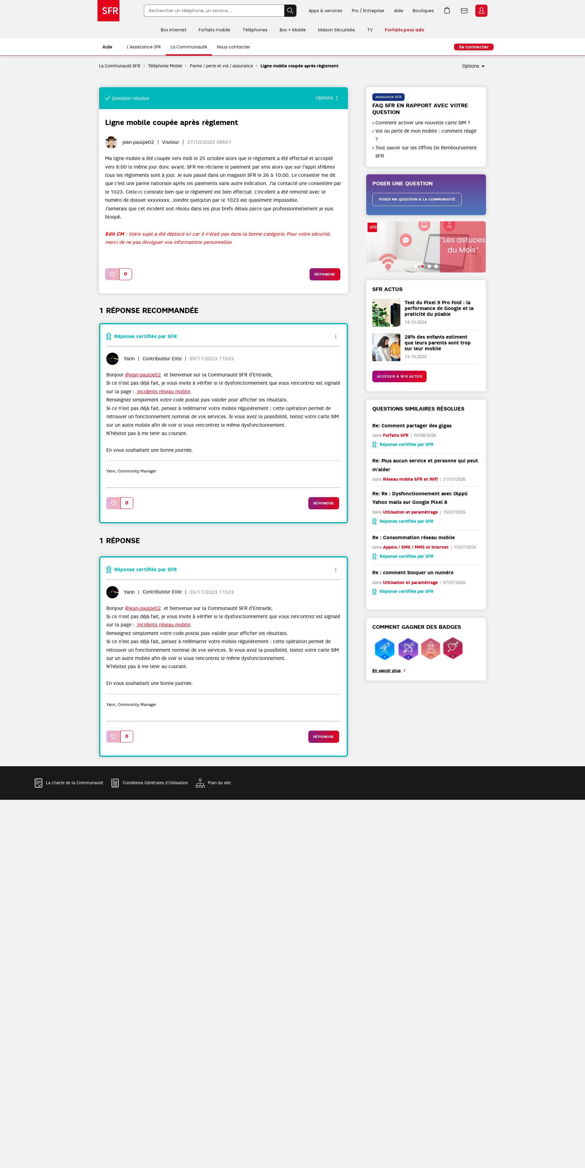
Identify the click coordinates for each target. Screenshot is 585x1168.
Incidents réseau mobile (163, 391)
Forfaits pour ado (404, 30)
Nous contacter (233, 47)
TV (370, 30)
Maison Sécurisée (336, 30)
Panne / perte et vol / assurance (221, 65)
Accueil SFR (108, 10)
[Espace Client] (481, 11)
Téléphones (255, 30)
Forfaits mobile (214, 30)
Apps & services (325, 11)
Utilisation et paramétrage (410, 512)
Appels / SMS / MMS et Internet (415, 547)
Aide (398, 11)
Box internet (173, 30)
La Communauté (189, 47)
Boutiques (423, 11)
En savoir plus (386, 670)
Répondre (324, 274)
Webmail (464, 11)
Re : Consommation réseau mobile (413, 537)
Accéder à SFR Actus (399, 376)
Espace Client (481, 10)
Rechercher (290, 11)
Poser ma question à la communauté (417, 199)
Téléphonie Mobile (165, 65)
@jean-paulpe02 (143, 375)
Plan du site (219, 782)
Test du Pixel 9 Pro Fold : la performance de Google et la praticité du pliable (439, 308)
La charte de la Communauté (74, 782)
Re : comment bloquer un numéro (413, 572)
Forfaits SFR (396, 435)
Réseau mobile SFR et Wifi (410, 479)
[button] (112, 274)
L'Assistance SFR (144, 47)
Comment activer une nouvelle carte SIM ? (422, 123)
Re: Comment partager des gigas (412, 426)
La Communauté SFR (119, 65)
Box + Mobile (293, 30)
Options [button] (470, 66)
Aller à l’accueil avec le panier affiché (447, 11)
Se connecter (474, 47)
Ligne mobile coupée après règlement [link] (300, 66)
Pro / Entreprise (368, 11)
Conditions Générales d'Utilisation (155, 782)
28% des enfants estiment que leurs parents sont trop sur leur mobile (438, 342)
